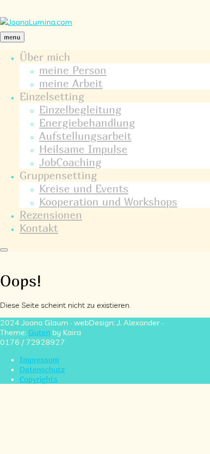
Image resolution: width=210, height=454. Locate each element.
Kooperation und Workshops (108, 201)
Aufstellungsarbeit (85, 135)
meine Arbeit (71, 83)
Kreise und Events (83, 188)
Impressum (39, 359)
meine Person (72, 69)
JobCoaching (70, 162)
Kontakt (39, 227)
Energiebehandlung (87, 122)
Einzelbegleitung (80, 109)
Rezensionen (51, 214)
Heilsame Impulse (83, 148)
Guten (39, 332)
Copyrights (39, 379)
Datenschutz (42, 369)
